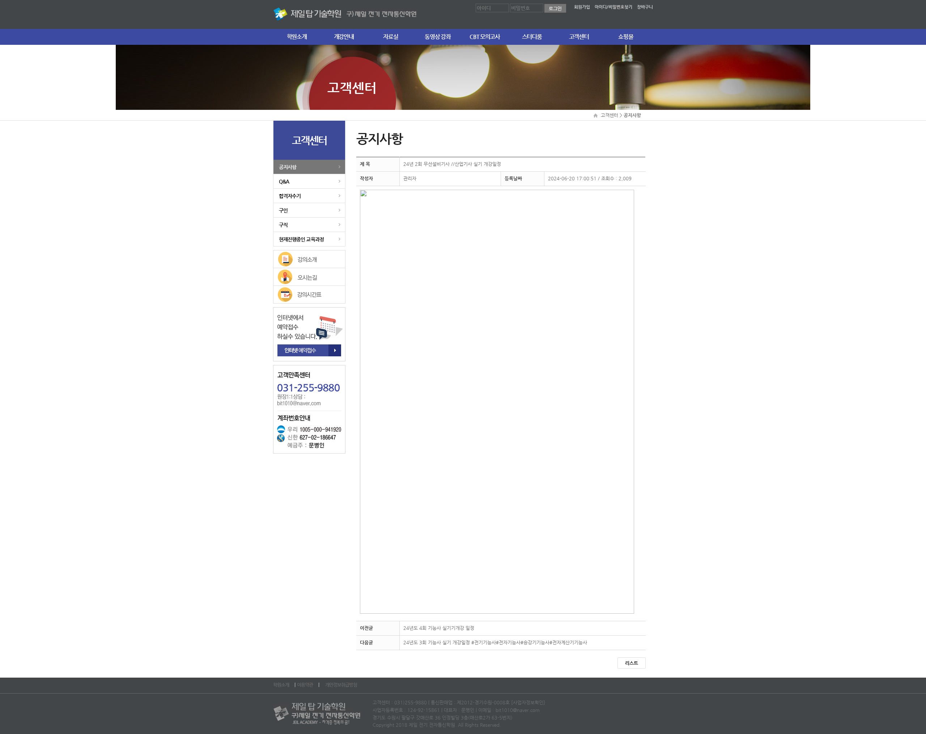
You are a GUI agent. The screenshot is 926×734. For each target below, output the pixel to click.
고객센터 (579, 36)
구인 (283, 210)
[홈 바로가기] (345, 13)
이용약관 (305, 684)
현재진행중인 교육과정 (301, 239)
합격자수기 (290, 196)
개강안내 (344, 36)
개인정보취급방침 (341, 684)
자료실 (390, 36)
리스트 (631, 663)
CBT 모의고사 (485, 36)
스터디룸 (532, 36)
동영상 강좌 (437, 36)
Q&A (284, 181)
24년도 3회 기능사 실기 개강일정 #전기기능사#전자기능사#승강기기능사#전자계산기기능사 (495, 642)
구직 (283, 225)
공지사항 (287, 167)
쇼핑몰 (625, 36)
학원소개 (297, 36)
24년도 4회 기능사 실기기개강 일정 (438, 628)
